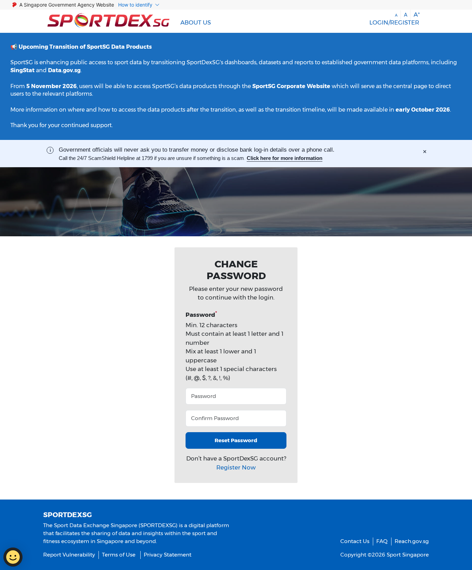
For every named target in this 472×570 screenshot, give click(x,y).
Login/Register (394, 22)
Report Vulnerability (69, 554)
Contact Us (354, 541)
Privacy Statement (167, 554)
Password (201, 314)
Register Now (236, 467)
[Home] (108, 21)
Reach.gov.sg (412, 541)
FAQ (382, 541)
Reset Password (236, 440)
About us (195, 22)
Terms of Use (118, 554)
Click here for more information (284, 158)
